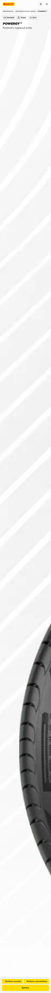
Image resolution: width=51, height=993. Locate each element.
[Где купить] (40, 4)
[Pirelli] (11, 4)
